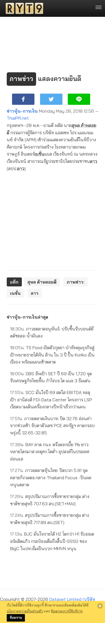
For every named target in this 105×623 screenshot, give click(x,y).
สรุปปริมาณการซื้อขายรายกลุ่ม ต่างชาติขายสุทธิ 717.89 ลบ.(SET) (49, 518)
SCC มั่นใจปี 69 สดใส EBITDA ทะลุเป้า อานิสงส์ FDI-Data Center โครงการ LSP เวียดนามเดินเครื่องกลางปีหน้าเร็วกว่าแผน (51, 399)
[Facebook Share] (23, 99)
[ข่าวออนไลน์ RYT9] (22, 8)
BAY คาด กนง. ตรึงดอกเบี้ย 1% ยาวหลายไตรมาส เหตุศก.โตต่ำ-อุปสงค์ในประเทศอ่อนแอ (49, 452)
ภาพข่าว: (75, 282)
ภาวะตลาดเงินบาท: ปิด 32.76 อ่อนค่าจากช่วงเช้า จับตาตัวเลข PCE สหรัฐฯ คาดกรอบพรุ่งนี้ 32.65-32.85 (52, 426)
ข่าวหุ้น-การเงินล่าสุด (27, 317)
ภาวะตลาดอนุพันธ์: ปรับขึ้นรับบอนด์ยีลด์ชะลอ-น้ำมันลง (52, 332)
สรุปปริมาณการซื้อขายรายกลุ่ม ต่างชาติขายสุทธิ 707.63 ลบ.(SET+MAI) (49, 500)
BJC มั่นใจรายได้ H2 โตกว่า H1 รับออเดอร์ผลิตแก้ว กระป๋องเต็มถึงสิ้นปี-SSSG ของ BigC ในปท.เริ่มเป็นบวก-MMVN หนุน (52, 541)
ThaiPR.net (18, 118)
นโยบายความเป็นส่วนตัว (25, 611)
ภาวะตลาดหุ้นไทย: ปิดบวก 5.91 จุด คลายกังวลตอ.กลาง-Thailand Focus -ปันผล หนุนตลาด (50, 477)
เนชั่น (39, 154)
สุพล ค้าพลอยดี (42, 282)
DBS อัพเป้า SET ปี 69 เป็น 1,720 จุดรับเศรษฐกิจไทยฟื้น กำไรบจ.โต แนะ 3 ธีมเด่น (51, 377)
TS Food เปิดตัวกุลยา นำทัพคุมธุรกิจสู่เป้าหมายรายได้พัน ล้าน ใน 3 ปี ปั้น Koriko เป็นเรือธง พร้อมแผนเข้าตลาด (52, 355)
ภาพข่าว (21, 79)
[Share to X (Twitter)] (51, 99)
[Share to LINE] (79, 99)
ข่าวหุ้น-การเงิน (22, 111)
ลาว (93, 161)
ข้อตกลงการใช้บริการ (67, 611)
